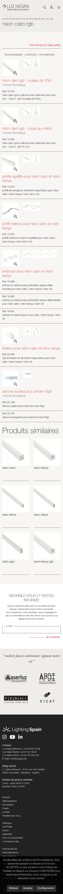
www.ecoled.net (9, 849)
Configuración (46, 888)
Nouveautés (7, 805)
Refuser (13, 888)
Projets (5, 809)
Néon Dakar (41, 515)
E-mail (9, 626)
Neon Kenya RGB (43, 561)
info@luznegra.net (18, 759)
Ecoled (5, 831)
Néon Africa (9, 515)
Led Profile (15, 19)
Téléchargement (9, 801)
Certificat (31, 55)
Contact (6, 812)
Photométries (47, 55)
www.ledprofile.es (10, 853)
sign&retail (7, 834)
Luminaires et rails (10, 842)
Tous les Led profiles (30, 19)
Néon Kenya (41, 468)
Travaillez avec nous (11, 816)
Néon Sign (8, 561)
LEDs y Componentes (12, 838)
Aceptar (27, 888)
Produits (5, 19)
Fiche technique (15, 85)
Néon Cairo (9, 468)
